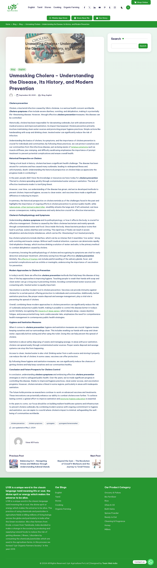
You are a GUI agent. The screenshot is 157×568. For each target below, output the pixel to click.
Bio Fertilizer (110, 496)
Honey (107, 525)
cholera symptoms (35, 423)
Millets (108, 529)
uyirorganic (51, 423)
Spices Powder (112, 513)
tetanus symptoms (79, 147)
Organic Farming (63, 509)
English (22, 69)
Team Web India (109, 563)
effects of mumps (29, 259)
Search (116, 38)
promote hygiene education (72, 399)
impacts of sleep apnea (49, 311)
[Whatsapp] (150, 562)
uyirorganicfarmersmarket (68, 423)
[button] (141, 2)
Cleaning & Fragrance (115, 521)
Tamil (57, 496)
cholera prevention (17, 423)
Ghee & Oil (110, 505)
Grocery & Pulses (113, 492)
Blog (13, 69)
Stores (58, 501)
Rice (107, 501)
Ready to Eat (111, 517)
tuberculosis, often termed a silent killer (27, 207)
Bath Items (110, 509)
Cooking (59, 505)
